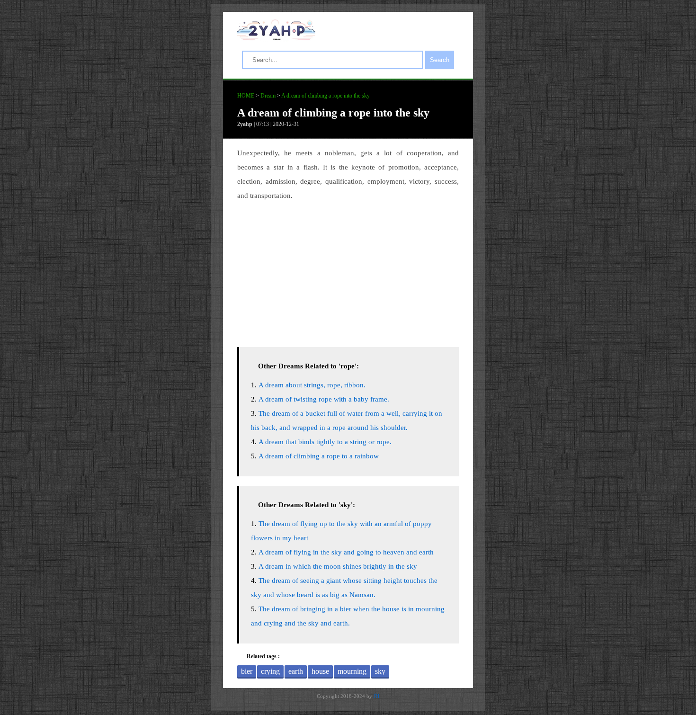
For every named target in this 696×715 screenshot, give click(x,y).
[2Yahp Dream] (276, 38)
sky (380, 671)
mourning (352, 671)
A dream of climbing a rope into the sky (325, 95)
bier (246, 671)
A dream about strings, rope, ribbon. (312, 385)
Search (439, 59)
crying (270, 671)
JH (376, 696)
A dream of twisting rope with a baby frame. (324, 399)
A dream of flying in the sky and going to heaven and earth (346, 552)
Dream (268, 95)
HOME (245, 95)
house (320, 671)
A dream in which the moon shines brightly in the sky (338, 566)
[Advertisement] (348, 271)
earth (295, 671)
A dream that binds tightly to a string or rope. (325, 442)
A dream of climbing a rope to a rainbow (319, 456)
